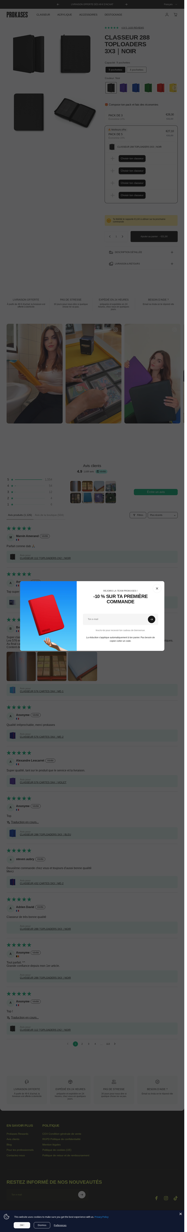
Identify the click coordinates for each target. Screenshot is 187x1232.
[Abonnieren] (151, 619)
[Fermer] (157, 588)
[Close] (180, 1214)
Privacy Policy (101, 1216)
